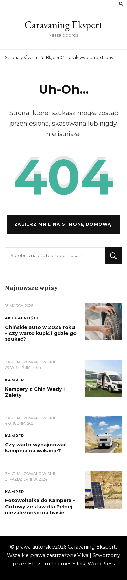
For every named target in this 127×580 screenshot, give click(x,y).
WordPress (101, 564)
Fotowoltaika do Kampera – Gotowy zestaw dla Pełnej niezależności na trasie (40, 506)
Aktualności (21, 318)
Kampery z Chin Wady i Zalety (35, 392)
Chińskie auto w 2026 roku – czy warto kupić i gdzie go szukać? (41, 333)
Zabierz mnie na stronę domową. (63, 224)
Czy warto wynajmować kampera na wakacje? (35, 448)
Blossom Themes (49, 564)
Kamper (14, 380)
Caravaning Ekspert (63, 24)
